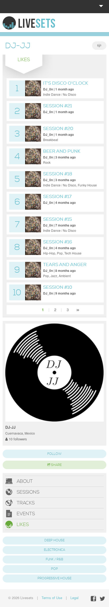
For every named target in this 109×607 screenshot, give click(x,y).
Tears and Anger (65, 264)
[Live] (99, 45)
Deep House (54, 540)
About (24, 481)
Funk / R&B (54, 559)
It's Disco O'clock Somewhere (65, 86)
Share (56, 465)
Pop (54, 569)
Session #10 (57, 287)
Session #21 (57, 106)
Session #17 (57, 196)
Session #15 (57, 219)
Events (25, 514)
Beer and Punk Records (61, 154)
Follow (54, 454)
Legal (74, 597)
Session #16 (57, 242)
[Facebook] (93, 599)
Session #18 (57, 174)
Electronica (54, 550)
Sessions (27, 492)
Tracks (25, 503)
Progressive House (54, 578)
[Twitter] (102, 599)
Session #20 (58, 128)
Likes (22, 525)
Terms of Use (52, 597)
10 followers (17, 438)
